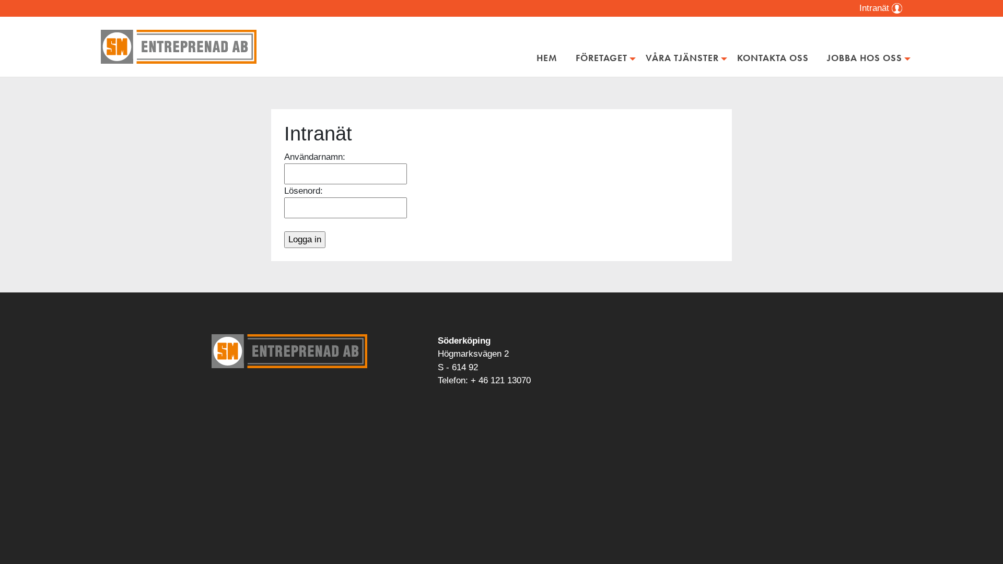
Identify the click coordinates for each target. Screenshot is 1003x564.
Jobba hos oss (864, 58)
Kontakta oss (773, 58)
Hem (547, 58)
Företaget (601, 58)
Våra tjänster (682, 58)
